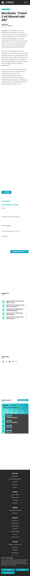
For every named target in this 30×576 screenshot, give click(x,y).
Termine (15, 534)
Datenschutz (15, 484)
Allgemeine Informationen (15, 544)
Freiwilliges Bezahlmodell (15, 479)
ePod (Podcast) (15, 537)
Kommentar (5, 236)
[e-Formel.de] (8, 2)
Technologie (15, 547)
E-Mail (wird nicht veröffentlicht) (11, 217)
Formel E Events (22, 400)
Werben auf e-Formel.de (15, 510)
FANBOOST (15, 550)
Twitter (6, 361)
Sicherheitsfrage (6, 225)
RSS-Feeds (15, 520)
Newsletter (16, 361)
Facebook (3, 361)
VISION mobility (15, 497)
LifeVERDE (15, 500)
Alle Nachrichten (15, 523)
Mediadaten (15, 513)
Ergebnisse (15, 528)
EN (24, 2)
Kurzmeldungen (15, 526)
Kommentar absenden (18, 251)
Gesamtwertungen (15, 531)
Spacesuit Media (15, 494)
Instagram (12, 361)
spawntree (15, 503)
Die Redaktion (15, 476)
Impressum (15, 481)
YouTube (9, 361)
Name (4, 208)
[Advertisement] (15, 141)
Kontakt (15, 487)
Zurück (7, 192)
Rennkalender (15, 552)
